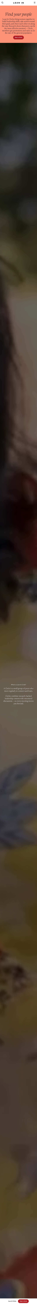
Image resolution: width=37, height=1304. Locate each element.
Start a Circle (18, 37)
